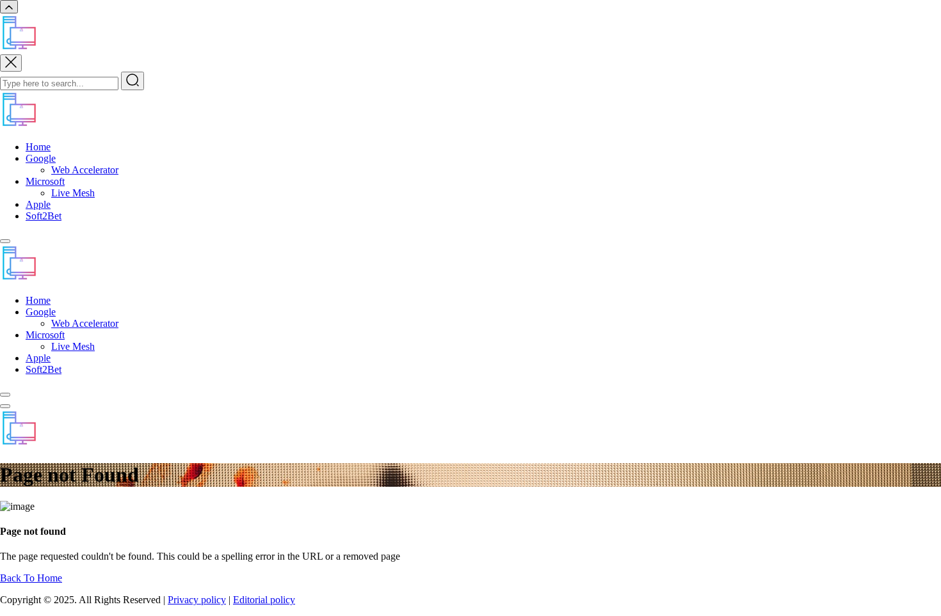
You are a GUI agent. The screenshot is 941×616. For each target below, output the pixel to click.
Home (38, 146)
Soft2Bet (43, 215)
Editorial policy (264, 599)
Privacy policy (197, 599)
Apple (38, 204)
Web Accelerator (84, 169)
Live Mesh (73, 192)
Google (41, 158)
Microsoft (45, 181)
